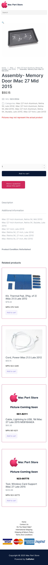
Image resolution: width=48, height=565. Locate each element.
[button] (3, 22)
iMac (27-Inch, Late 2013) (35, 112)
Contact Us (24, 524)
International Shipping (24, 530)
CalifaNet (30, 559)
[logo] (12, 4)
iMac (11, 68)
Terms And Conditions (24, 535)
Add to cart (24, 173)
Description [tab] (7, 202)
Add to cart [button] (11, 312)
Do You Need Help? (24, 527)
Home (4, 68)
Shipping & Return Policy (24, 532)
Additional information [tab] (13, 210)
